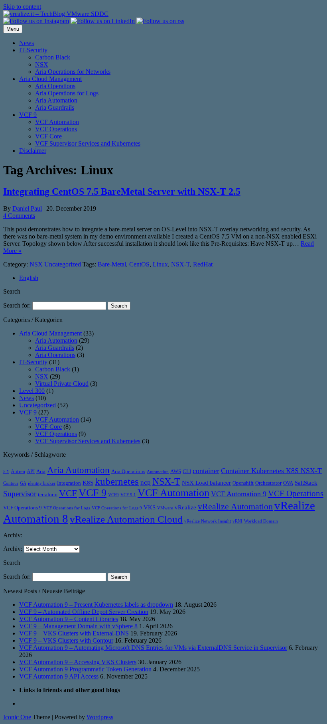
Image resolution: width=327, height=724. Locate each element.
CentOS (139, 264)
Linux (160, 264)
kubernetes (117, 481)
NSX (41, 64)
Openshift (243, 483)
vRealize (185, 507)
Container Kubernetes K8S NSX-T (271, 471)
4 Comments (19, 215)
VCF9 (113, 495)
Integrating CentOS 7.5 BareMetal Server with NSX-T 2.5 (121, 191)
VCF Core (48, 136)
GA (23, 483)
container (206, 471)
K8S (88, 482)
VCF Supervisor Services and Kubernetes (87, 143)
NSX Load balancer (206, 482)
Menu (12, 29)
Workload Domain (261, 521)
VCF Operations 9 (22, 508)
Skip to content (22, 6)
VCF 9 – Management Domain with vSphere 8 (78, 626)
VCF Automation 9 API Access (58, 676)
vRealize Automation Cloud (126, 519)
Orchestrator (268, 483)
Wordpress (100, 717)
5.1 (6, 472)
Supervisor (19, 493)
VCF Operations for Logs (66, 508)
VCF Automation (57, 121)
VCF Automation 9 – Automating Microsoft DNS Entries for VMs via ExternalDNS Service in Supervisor (153, 647)
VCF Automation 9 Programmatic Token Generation (85, 669)
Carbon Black (52, 57)
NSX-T (180, 264)
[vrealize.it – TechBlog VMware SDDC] (55, 13)
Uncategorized (62, 264)
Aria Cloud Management (50, 78)
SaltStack (306, 482)
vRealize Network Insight (207, 521)
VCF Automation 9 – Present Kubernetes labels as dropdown (96, 604)
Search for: (17, 305)
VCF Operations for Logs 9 (117, 508)
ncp (145, 482)
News (26, 42)
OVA (288, 483)
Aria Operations (55, 86)
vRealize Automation (235, 506)
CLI (187, 471)
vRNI (237, 521)
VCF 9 (28, 114)
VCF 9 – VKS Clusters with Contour (66, 640)
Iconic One (17, 717)
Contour (10, 483)
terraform (47, 494)
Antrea (18, 471)
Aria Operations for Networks (72, 71)
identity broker (41, 483)
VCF (68, 493)
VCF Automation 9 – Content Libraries (68, 618)
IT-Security (33, 50)
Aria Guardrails (54, 107)
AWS (175, 471)
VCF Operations (56, 129)
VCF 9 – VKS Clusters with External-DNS (74, 633)
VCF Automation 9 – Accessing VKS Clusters (77, 662)
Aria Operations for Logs (66, 93)
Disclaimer (32, 150)
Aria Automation (56, 100)
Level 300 (32, 390)
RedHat (203, 264)
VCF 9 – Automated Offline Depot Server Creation (83, 611)
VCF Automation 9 (238, 494)
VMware (165, 508)
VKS (150, 507)
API (31, 471)
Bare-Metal (112, 264)
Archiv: (12, 548)
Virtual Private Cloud (62, 383)
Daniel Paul (27, 208)
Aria (40, 471)
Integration (69, 483)
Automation (158, 472)
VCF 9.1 (128, 495)
